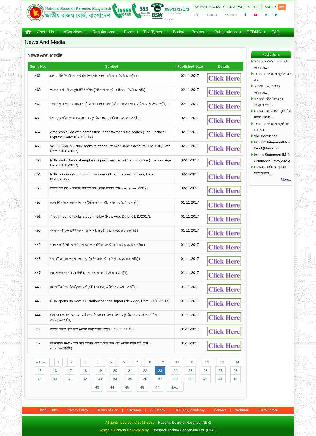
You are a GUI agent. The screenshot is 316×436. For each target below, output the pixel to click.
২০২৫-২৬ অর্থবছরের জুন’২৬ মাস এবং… (272, 77)
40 (205, 379)
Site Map (134, 410)
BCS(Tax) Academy (190, 410)
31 (70, 379)
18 (85, 371)
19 (100, 371)
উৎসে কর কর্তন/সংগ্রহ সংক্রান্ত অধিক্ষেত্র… (272, 64)
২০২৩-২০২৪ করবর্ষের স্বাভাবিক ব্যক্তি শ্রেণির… (272, 114)
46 (142, 387)
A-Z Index (157, 410)
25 (190, 371)
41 (220, 379)
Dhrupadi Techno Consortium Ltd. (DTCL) (184, 430)
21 (130, 371)
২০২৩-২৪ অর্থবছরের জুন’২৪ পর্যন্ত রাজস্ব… (270, 170)
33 (100, 379)
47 (157, 387)
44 (112, 387)
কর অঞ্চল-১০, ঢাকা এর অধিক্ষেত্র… (267, 89)
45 (127, 387)
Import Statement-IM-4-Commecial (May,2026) (272, 158)
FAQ (196, 15)
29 (40, 379)
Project (197, 32)
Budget (179, 32)
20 (115, 371)
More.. (286, 179)
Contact (212, 15)
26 (205, 371)
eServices (73, 32)
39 (190, 379)
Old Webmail (268, 410)
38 (175, 379)
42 (235, 379)
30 (55, 379)
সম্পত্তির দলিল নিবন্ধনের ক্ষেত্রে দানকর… (268, 102)
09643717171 (177, 9)
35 (130, 379)
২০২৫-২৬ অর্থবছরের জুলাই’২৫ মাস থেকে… (271, 127)
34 (115, 379)
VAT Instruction (265, 136)
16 (55, 371)
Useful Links (48, 410)
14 (237, 362)
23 (160, 371)
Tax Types (152, 32)
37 (160, 379)
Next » (175, 387)
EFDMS (254, 32)
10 (177, 362)
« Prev (41, 362)
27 (220, 371)
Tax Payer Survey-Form (214, 7)
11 (192, 362)
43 (97, 387)
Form (129, 32)
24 (175, 371)
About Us (45, 32)
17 (70, 371)
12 (207, 362)
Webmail (231, 15)
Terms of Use (107, 410)
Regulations (103, 32)
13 (222, 362)
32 (85, 379)
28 (235, 371)
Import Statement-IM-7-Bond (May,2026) (272, 145)
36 (145, 379)
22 (145, 371)
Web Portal (248, 7)
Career (269, 7)
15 (40, 371)
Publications (225, 32)
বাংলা (281, 7)
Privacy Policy (77, 410)
